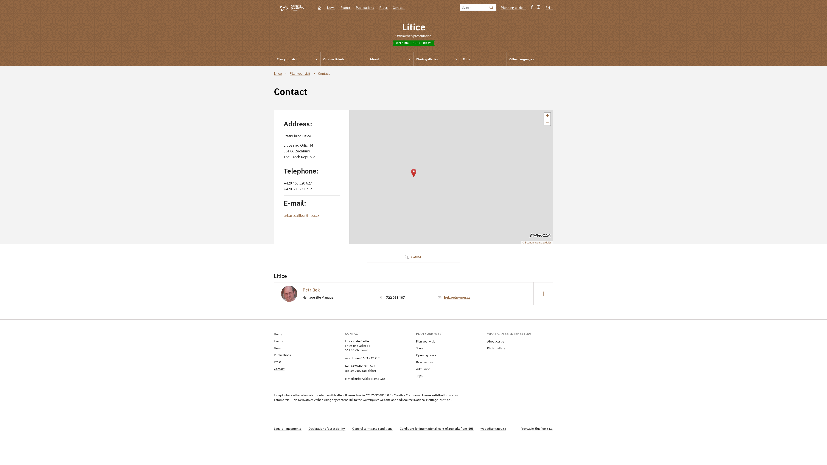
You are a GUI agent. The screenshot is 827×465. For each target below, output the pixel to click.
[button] (413, 173)
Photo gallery (496, 348)
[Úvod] (320, 8)
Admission (423, 369)
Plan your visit (425, 341)
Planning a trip (512, 8)
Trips (419, 376)
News (331, 8)
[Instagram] (538, 8)
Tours (419, 348)
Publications (365, 8)
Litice (413, 27)
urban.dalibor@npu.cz (301, 215)
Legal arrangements (288, 428)
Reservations (424, 362)
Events (345, 8)
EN (548, 8)
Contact (399, 8)
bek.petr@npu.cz (457, 297)
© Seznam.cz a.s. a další (536, 242)
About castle (495, 341)
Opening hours (426, 355)
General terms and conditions (372, 428)
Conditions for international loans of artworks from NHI (437, 428)
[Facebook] (531, 8)
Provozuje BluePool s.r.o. (537, 428)
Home (278, 334)
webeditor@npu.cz (493, 428)
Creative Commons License (412, 395)
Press (383, 8)
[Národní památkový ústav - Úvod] (292, 8)
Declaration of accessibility (326, 428)
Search (416, 257)
